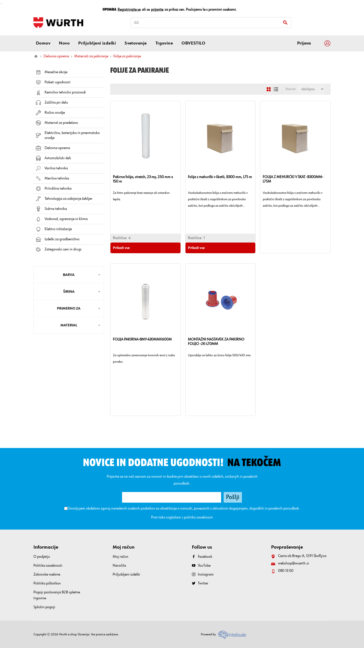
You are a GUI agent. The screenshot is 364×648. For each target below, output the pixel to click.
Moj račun (120, 557)
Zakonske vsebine (46, 575)
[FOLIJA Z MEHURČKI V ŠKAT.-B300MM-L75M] (295, 136)
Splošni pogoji (44, 607)
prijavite (157, 10)
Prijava (304, 43)
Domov (35, 56)
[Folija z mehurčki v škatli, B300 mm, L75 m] (220, 136)
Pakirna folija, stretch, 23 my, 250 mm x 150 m (143, 179)
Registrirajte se (129, 10)
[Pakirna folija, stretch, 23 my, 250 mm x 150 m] (145, 136)
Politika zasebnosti (47, 566)
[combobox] (211, 22)
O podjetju (41, 557)
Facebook (205, 557)
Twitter (203, 583)
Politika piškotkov (47, 583)
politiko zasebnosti (198, 517)
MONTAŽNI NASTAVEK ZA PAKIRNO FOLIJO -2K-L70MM (216, 341)
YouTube (204, 566)
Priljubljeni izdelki (126, 575)
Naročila (119, 566)
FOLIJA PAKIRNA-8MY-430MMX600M (142, 339)
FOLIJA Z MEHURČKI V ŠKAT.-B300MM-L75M (293, 179)
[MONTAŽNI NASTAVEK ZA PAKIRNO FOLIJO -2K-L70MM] (220, 299)
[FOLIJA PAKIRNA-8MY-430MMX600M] (145, 299)
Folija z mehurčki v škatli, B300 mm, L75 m (220, 177)
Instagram (206, 575)
